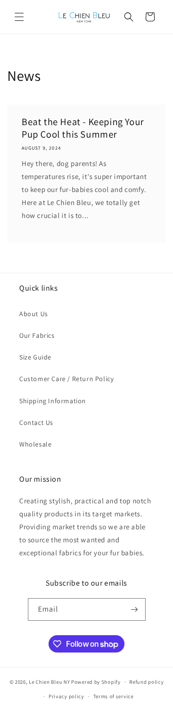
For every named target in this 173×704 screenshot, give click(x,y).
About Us (33, 313)
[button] (19, 16)
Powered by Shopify (96, 681)
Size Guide (35, 357)
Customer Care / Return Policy (66, 378)
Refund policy (146, 681)
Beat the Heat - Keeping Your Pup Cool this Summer (83, 128)
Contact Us (36, 422)
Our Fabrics (37, 335)
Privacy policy (66, 696)
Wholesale (35, 444)
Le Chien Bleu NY (49, 681)
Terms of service (113, 696)
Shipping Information (52, 401)
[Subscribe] (134, 609)
